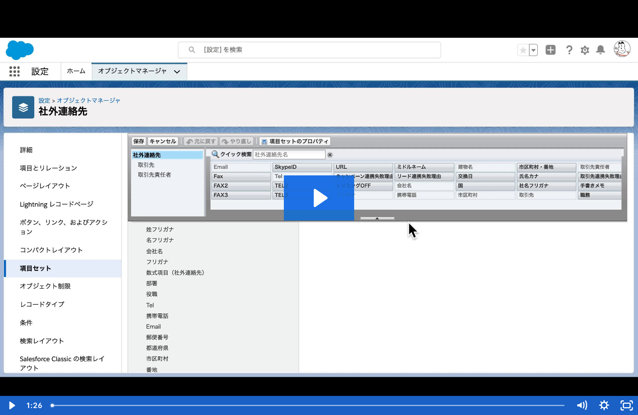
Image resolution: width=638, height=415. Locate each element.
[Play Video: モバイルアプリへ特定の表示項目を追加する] (319, 198)
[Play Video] (11, 405)
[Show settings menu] (604, 405)
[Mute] (581, 405)
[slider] (308, 405)
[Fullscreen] (626, 405)
